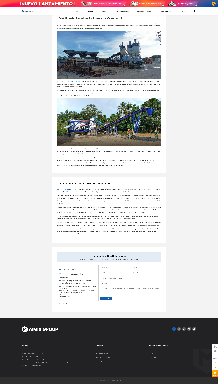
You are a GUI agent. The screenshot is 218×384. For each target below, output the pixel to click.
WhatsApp (215, 347)
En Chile (151, 350)
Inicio (76, 11)
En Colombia (152, 361)
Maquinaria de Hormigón (102, 353)
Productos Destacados (122, 11)
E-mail (215, 353)
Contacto (215, 375)
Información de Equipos (64, 304)
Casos (104, 11)
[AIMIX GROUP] (28, 11)
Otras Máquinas (100, 361)
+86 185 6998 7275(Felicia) (32, 350)
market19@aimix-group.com (105, 259)
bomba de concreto (63, 189)
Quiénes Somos (166, 11)
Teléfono (215, 363)
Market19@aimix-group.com (34, 356)
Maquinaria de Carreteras (103, 357)
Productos (90, 11)
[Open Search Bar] (194, 11)
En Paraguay (152, 357)
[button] (215, 367)
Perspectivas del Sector (144, 11)
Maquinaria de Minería (102, 350)
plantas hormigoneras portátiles (72, 81)
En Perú (151, 353)
